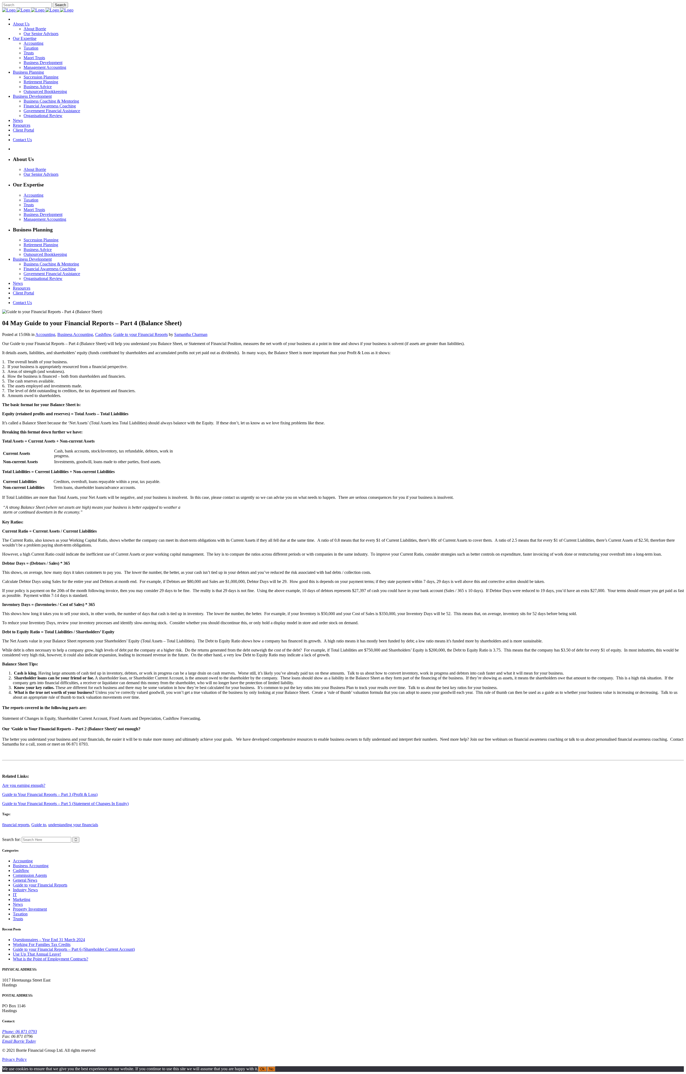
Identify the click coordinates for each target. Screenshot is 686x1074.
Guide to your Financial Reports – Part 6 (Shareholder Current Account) (74, 949)
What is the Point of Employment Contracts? (50, 959)
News (18, 904)
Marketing (21, 899)
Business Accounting (75, 334)
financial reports (15, 824)
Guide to (38, 824)
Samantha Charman (190, 334)
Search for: (11, 839)
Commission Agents (30, 875)
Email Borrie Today (19, 1041)
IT (15, 894)
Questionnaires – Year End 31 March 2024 (49, 939)
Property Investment (30, 909)
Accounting (45, 334)
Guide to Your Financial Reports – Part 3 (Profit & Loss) (50, 794)
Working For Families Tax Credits (41, 944)
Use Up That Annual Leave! (37, 954)
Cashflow (103, 334)
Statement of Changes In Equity (100, 803)
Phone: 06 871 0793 (19, 1031)
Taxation (20, 914)
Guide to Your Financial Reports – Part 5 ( (37, 803)
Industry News (25, 890)
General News (25, 880)
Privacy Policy (14, 1059)
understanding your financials (73, 824)
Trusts (18, 918)
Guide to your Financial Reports (140, 334)
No (271, 1069)
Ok (262, 1069)
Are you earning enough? (23, 785)
